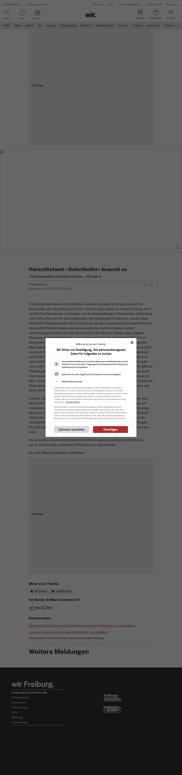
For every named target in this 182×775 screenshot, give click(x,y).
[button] (91, 381)
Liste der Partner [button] (72, 402)
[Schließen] (132, 342)
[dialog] (91, 387)
